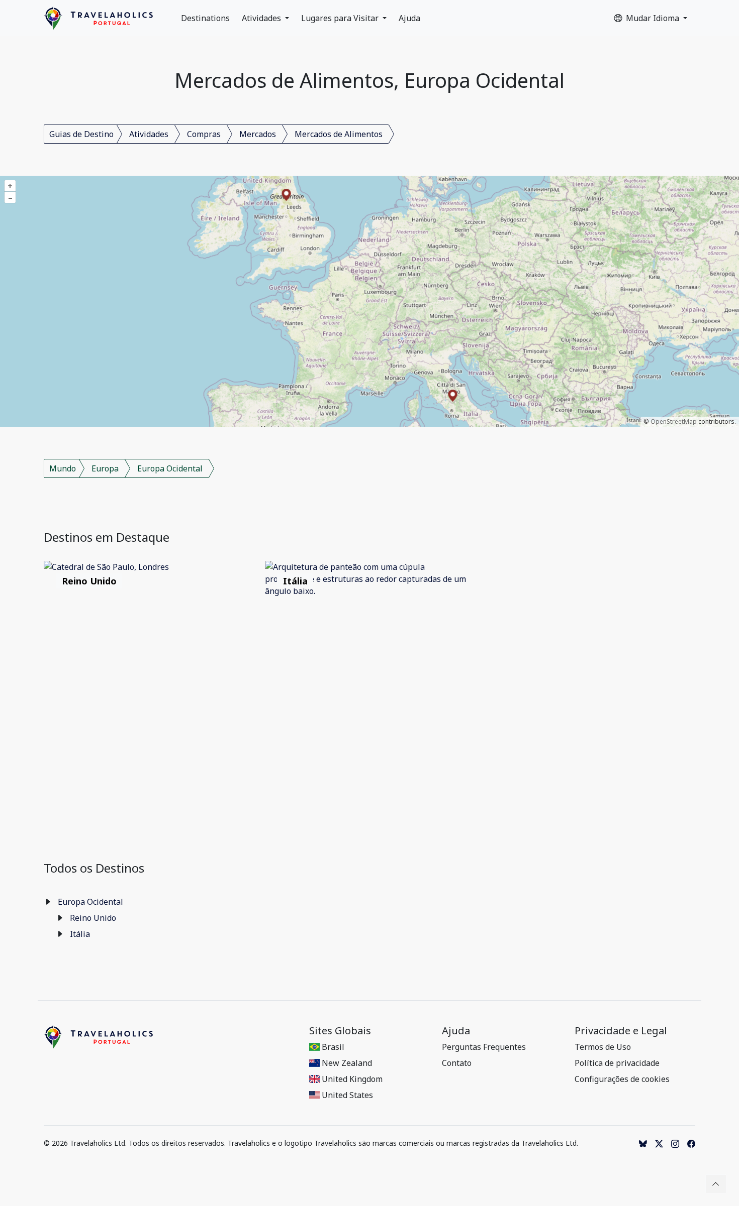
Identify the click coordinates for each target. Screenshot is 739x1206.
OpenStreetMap (674, 421)
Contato (457, 1062)
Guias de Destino (81, 134)
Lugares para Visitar (341, 18)
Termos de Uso (603, 1046)
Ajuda (409, 18)
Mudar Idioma (653, 18)
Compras (204, 134)
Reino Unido (93, 917)
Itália (80, 933)
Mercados (257, 134)
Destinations (205, 18)
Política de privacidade (617, 1062)
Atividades (262, 18)
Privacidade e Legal (621, 1031)
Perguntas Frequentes (484, 1046)
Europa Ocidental (170, 468)
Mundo (62, 468)
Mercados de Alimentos (339, 134)
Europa (105, 468)
